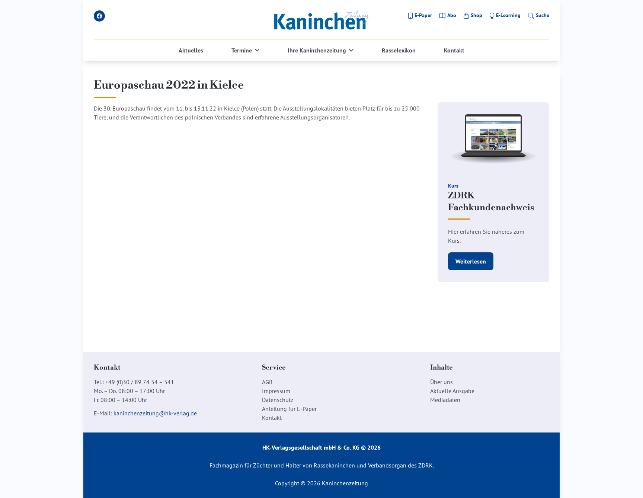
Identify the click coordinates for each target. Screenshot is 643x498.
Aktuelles (191, 50)
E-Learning (508, 15)
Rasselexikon (399, 50)
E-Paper (423, 15)
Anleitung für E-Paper (289, 408)
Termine (241, 50)
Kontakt (454, 50)
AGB (267, 382)
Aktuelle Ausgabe (452, 391)
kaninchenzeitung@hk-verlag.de (155, 413)
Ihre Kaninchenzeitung (317, 50)
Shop (476, 15)
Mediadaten (445, 399)
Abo (451, 15)
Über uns (441, 382)
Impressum (276, 391)
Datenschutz (277, 399)
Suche (542, 15)
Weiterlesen (470, 261)
